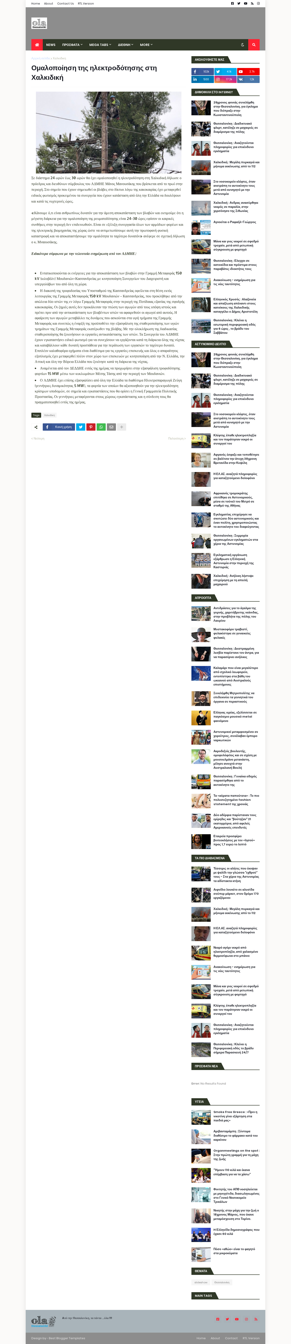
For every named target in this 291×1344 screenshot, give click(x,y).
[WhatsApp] (101, 427)
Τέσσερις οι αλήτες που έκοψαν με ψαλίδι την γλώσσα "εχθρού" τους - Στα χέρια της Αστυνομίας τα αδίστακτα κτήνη (236, 875)
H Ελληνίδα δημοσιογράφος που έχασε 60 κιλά (236, 1232)
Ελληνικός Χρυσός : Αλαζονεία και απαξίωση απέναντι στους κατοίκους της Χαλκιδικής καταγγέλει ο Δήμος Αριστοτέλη (235, 305)
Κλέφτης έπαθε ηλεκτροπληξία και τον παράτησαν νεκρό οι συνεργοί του (234, 439)
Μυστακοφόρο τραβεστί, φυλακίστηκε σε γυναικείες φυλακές (232, 633)
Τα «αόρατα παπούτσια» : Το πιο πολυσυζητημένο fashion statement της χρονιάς (236, 800)
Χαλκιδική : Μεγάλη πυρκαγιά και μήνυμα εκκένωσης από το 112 (236, 164)
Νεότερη (39, 438)
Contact (231, 1338)
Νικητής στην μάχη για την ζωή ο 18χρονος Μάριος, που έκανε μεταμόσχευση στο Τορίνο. (236, 1214)
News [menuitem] (50, 45)
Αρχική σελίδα (40, 58)
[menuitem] (37, 44)
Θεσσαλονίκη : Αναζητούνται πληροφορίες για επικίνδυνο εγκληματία (233, 147)
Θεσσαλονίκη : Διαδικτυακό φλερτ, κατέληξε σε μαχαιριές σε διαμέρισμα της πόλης (235, 128)
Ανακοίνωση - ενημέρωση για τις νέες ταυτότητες (234, 282)
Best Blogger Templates (67, 1338)
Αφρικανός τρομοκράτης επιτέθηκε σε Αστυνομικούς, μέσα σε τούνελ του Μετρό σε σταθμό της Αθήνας (233, 499)
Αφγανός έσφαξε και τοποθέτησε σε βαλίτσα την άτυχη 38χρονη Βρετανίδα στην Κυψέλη (236, 459)
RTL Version (86, 3)
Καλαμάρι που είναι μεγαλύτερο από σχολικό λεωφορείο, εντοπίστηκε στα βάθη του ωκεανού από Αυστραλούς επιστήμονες (235, 676)
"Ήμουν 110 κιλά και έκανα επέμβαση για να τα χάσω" (232, 1172)
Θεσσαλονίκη (221, 1282)
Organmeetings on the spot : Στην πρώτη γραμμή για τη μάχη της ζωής (236, 1155)
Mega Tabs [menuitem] (98, 45)
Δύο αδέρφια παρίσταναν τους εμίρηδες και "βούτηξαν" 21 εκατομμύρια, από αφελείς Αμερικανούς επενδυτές (234, 821)
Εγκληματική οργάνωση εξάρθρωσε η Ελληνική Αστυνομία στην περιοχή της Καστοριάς (233, 561)
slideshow (200, 1282)
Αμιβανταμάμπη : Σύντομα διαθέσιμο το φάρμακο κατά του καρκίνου (235, 1135)
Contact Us (65, 3)
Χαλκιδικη (59, 58)
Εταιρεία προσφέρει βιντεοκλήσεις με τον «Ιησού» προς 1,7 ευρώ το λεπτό (234, 840)
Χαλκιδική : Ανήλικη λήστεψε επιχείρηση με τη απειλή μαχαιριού (233, 580)
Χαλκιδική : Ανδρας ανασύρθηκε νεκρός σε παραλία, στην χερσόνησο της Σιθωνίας (235, 207)
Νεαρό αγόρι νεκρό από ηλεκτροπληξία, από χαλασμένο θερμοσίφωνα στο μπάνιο (235, 952)
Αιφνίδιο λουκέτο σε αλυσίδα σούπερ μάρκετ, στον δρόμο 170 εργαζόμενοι (236, 894)
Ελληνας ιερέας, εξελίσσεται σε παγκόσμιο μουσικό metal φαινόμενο (235, 717)
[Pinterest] (90, 427)
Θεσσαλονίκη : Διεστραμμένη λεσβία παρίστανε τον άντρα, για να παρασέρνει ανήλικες (236, 653)
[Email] (111, 427)
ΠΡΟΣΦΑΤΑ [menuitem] (71, 45)
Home (35, 3)
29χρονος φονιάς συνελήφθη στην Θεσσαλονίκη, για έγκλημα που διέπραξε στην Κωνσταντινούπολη (235, 108)
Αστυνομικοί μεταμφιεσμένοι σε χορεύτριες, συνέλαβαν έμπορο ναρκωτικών (235, 736)
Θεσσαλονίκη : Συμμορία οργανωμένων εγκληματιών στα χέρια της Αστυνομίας (235, 540)
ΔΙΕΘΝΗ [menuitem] (124, 45)
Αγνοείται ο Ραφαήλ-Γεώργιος (234, 222)
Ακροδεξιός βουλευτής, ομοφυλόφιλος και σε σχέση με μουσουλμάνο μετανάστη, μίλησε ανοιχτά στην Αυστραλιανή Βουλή (235, 759)
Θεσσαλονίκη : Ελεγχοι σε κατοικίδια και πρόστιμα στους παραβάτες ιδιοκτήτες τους (235, 265)
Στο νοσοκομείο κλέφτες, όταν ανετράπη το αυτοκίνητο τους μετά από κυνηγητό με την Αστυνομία (234, 188)
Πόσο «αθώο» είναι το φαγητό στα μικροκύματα (234, 1251)
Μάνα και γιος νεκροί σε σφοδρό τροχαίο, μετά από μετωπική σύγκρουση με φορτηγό (236, 245)
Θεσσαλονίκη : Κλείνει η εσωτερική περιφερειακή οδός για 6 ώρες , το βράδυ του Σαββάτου (234, 326)
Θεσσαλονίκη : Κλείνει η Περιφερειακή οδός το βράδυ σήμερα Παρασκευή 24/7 (233, 1048)
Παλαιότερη (175, 438)
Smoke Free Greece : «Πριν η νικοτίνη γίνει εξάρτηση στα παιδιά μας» (235, 1116)
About (48, 3)
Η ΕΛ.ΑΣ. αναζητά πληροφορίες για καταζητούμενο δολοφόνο (235, 476)
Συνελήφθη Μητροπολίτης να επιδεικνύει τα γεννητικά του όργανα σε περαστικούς (233, 697)
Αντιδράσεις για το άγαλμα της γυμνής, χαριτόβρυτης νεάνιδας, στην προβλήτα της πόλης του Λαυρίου (235, 614)
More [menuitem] (145, 45)
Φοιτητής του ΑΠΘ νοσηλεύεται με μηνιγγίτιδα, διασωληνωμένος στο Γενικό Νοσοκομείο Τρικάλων (236, 1195)
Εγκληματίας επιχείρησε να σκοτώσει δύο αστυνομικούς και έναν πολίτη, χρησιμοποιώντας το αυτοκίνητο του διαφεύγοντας (236, 520)
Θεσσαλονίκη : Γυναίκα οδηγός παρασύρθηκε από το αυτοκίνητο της (235, 780)
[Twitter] (80, 427)
